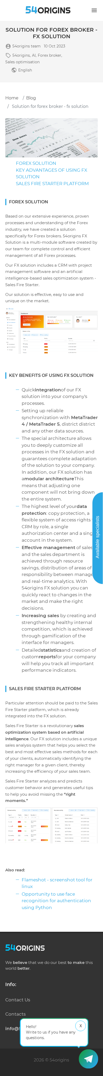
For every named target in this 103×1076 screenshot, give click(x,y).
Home (11, 97)
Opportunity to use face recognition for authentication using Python (56, 900)
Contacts (15, 1014)
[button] (94, 10)
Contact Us (17, 999)
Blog (31, 97)
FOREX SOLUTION (36, 163)
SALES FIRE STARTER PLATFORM (52, 183)
